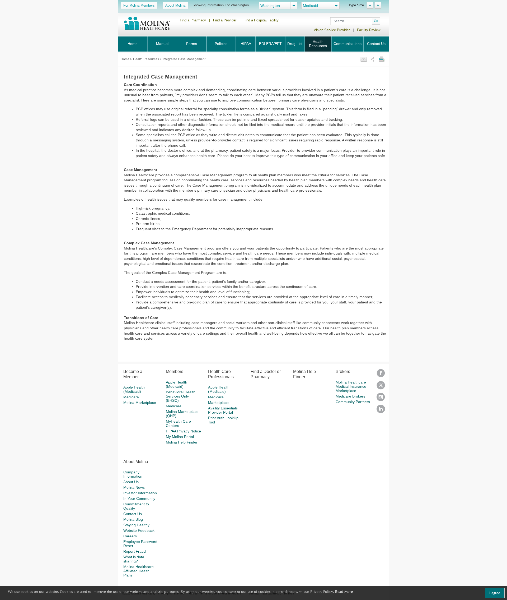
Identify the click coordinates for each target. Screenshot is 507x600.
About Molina (175, 5)
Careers (130, 536)
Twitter (381, 387)
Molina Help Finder (182, 442)
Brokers (343, 371)
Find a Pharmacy (193, 20)
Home (133, 43)
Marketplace (218, 402)
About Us (131, 482)
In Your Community (139, 498)
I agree (494, 592)
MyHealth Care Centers (178, 423)
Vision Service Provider (332, 30)
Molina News (134, 487)
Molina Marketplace (139, 402)
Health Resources (318, 43)
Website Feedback (138, 530)
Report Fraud (134, 551)
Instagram (381, 399)
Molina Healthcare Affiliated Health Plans (138, 571)
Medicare (131, 397)
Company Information (132, 474)
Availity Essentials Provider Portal (223, 410)
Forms (191, 43)
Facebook (381, 375)
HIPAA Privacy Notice (183, 431)
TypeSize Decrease (370, 5)
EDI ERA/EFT (270, 43)
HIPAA (246, 43)
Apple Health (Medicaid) (134, 389)
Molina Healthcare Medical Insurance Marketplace (351, 386)
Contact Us (376, 43)
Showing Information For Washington (221, 5)
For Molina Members (139, 5)
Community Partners (353, 402)
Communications (348, 43)
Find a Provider (224, 20)
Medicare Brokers (350, 396)
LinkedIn (381, 411)
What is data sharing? (133, 559)
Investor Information (140, 493)
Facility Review (368, 30)
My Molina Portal (180, 437)
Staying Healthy (136, 525)
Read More (344, 591)
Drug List (294, 43)
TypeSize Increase (377, 5)
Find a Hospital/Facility (261, 20)
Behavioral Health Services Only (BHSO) (180, 396)
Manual (162, 43)
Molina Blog (133, 519)
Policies (221, 43)
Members (174, 371)
